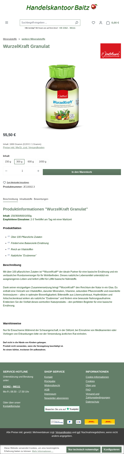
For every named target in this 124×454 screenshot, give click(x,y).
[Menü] (6, 22)
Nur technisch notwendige (83, 449)
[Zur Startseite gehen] (62, 8)
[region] (62, 97)
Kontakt (48, 377)
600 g (31, 161)
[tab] (10, 199)
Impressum (50, 394)
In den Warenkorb (82, 172)
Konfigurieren (112, 449)
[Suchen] (76, 23)
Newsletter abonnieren (56, 398)
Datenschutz (92, 402)
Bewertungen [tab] (41, 199)
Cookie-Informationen (97, 377)
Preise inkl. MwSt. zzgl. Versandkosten (23, 147)
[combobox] (46, 23)
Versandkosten (63, 432)
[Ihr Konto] (100, 23)
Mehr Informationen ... (42, 451)
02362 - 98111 (11, 386)
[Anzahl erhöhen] (38, 171)
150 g (8, 161)
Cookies (90, 381)
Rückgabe (49, 381)
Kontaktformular (11, 406)
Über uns (91, 385)
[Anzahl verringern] (6, 171)
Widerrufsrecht (52, 385)
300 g (19, 161)
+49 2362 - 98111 (67, 28)
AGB (46, 389)
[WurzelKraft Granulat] (62, 97)
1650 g (42, 161)
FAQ (88, 389)
